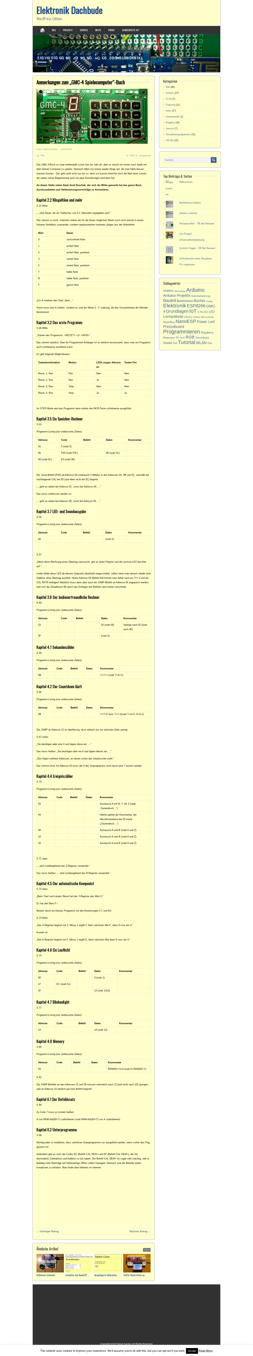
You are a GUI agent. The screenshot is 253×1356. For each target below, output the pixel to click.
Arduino (170, 93)
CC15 (169, 98)
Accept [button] (192, 1351)
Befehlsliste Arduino (190, 202)
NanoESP (186, 321)
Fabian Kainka (50, 149)
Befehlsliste (185, 301)
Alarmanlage (179, 291)
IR (198, 312)
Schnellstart (202, 337)
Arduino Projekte (176, 295)
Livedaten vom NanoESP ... (77, 1275)
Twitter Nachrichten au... (134, 1275)
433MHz (168, 290)
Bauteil (169, 300)
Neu (54, 30)
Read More (206, 1350)
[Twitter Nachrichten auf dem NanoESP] (137, 1263)
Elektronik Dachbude (69, 9)
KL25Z (204, 312)
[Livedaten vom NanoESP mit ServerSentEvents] (79, 1263)
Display (209, 301)
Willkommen (185, 182)
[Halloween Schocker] (50, 1263)
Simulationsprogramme (178, 134)
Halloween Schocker (45, 1275)
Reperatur (169, 337)
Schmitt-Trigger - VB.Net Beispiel (197, 248)
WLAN (201, 343)
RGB (190, 337)
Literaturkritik (173, 116)
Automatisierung (200, 296)
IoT (193, 311)
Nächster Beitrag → (140, 1231)
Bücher (199, 301)
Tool (174, 343)
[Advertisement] (93, 1198)
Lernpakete (145, 155)
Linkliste (196, 317)
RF (177, 337)
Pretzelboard (173, 327)
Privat (111, 30)
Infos (98, 30)
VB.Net (170, 140)
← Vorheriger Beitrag (47, 1231)
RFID (182, 338)
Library (188, 317)
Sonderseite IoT (130, 30)
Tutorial (186, 342)
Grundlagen (177, 311)
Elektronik (174, 305)
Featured (170, 104)
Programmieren (181, 331)
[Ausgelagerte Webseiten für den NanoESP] (108, 1263)
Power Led (205, 322)
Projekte (68, 30)
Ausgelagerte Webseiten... (106, 1275)
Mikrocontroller (207, 317)
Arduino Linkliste (188, 213)
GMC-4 (133, 155)
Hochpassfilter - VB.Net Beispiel (196, 223)
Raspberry (207, 332)
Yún (209, 343)
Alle (43, 155)
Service (84, 30)
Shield (167, 343)
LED (212, 311)
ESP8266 (196, 305)
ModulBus (169, 322)
